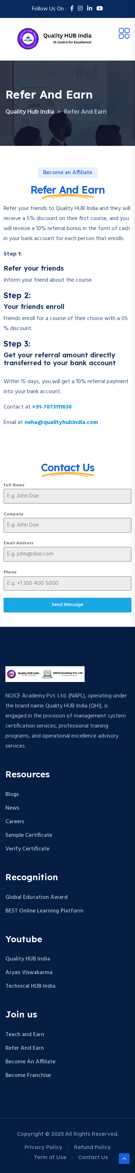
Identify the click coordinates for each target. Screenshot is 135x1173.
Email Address (18, 543)
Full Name (14, 485)
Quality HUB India (27, 959)
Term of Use (50, 1157)
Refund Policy (92, 1147)
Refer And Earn (24, 1048)
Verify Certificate (27, 849)
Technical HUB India (30, 986)
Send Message (68, 605)
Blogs (12, 794)
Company (13, 514)
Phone (10, 572)
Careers (14, 821)
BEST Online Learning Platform (44, 911)
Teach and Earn (24, 1034)
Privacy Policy (43, 1147)
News (12, 808)
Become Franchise (28, 1075)
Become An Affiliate (30, 1062)
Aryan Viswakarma (29, 972)
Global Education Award (36, 897)
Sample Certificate (28, 835)
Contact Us (93, 1157)
